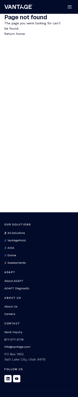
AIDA (10, 248)
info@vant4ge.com (17, 347)
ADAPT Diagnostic (16, 288)
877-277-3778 (13, 339)
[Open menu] (70, 7)
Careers (9, 314)
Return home (14, 34)
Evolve (11, 255)
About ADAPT (13, 281)
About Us (10, 306)
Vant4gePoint (16, 240)
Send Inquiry (13, 332)
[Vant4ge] (18, 7)
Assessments (16, 262)
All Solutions (16, 233)
